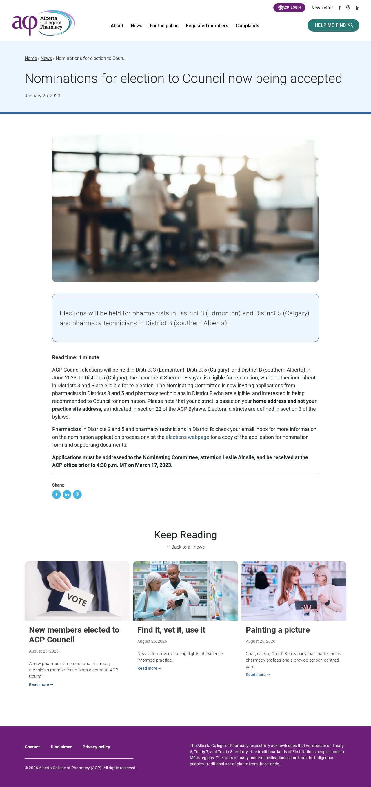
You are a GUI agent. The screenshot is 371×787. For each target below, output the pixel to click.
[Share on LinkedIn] (67, 494)
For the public (164, 25)
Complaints (247, 25)
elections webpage (187, 437)
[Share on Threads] (77, 494)
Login (296, 8)
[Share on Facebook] (56, 494)
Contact (32, 747)
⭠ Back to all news (186, 547)
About (117, 25)
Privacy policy (96, 747)
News (136, 25)
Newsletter (322, 7)
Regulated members (207, 25)
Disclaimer (61, 747)
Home (31, 58)
